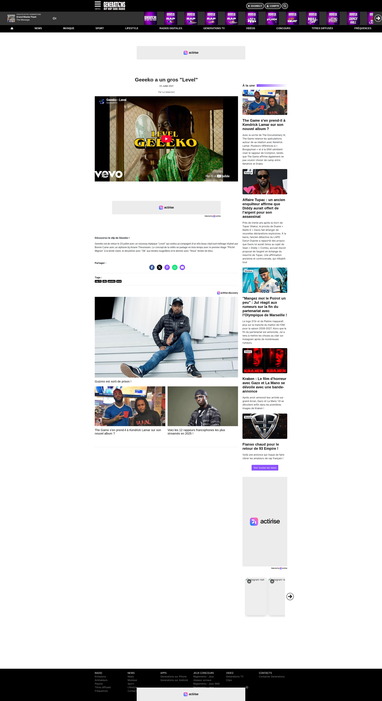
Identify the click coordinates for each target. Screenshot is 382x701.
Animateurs (101, 680)
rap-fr (98, 281)
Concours (283, 28)
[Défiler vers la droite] (290, 596)
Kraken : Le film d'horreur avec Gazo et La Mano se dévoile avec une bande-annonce (264, 385)
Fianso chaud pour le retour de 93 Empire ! (260, 446)
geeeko (111, 281)
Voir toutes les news (265, 467)
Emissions (100, 676)
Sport (100, 28)
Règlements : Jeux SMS (206, 683)
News (38, 28)
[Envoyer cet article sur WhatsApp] (174, 268)
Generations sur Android (174, 680)
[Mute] (54, 18)
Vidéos (250, 28)
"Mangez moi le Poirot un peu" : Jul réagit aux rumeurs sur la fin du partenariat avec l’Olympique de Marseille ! (264, 306)
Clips (229, 680)
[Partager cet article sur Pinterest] (166, 268)
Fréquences (362, 28)
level (119, 281)
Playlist (99, 683)
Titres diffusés (322, 28)
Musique (68, 28)
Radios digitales (171, 28)
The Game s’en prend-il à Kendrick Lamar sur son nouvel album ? (263, 124)
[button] (256, 596)
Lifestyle (131, 28)
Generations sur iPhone (173, 676)
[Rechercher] (285, 6)
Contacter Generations (272, 676)
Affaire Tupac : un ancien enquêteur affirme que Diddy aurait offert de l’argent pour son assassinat (263, 208)
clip (104, 281)
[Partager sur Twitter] (158, 268)
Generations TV (214, 28)
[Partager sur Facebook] (151, 268)
